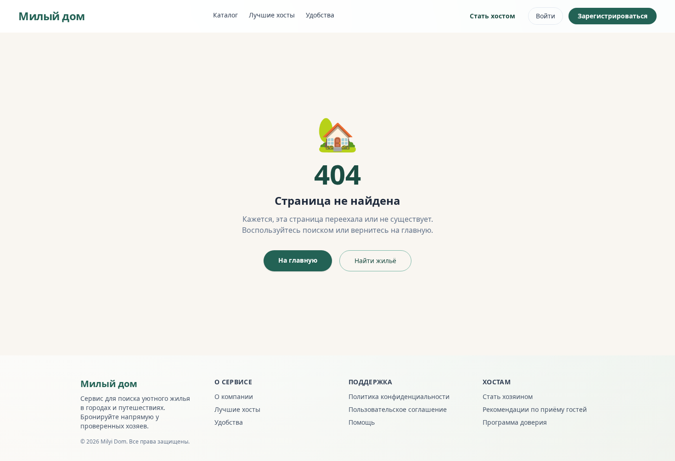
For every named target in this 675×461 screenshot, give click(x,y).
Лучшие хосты (272, 15)
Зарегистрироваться (612, 15)
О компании (233, 396)
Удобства (320, 15)
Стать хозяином (508, 396)
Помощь (362, 422)
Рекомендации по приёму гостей (535, 409)
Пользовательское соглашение (398, 409)
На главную (297, 260)
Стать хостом (492, 15)
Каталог (225, 15)
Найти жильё (375, 260)
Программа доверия (515, 422)
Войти (545, 15)
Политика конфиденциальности (399, 396)
